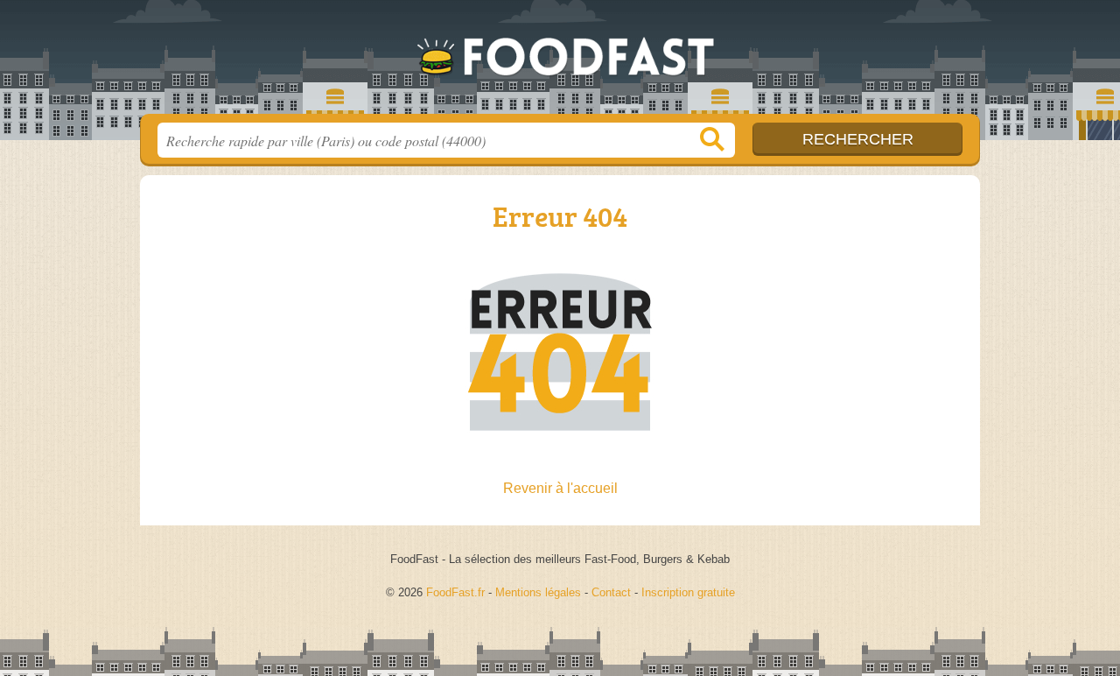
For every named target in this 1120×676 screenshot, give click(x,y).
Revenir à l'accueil (560, 488)
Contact (611, 592)
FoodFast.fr (560, 62)
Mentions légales (538, 592)
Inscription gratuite (688, 592)
